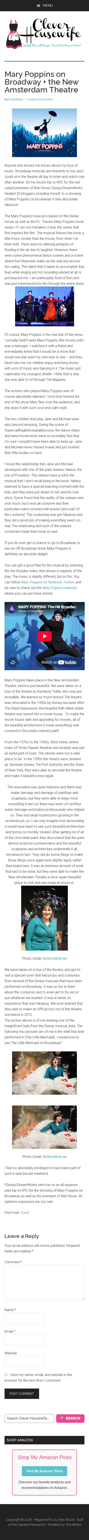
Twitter (69, 582)
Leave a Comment (40, 99)
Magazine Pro (43, 1519)
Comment (13, 1262)
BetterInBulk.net (55, 958)
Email (10, 1331)
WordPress (73, 1524)
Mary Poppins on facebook (41, 582)
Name (10, 1310)
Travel (25, 1212)
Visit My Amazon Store (44, 1471)
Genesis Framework (31, 1524)
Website (11, 1353)
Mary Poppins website (59, 588)
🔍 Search (70, 1418)
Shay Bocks (67, 1519)
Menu (48, 5)
